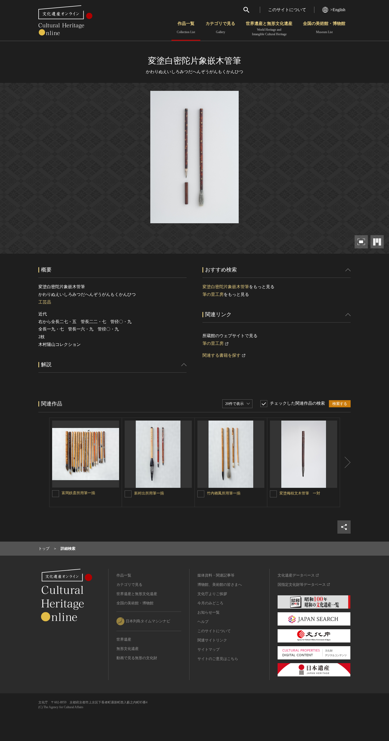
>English (337, 9)
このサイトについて (287, 9)
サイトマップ (208, 649)
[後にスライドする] (345, 462)
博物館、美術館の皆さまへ (219, 585)
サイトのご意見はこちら (217, 659)
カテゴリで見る (220, 27)
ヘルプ (203, 622)
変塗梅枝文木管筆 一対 (299, 493)
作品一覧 (186, 27)
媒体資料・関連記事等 (215, 575)
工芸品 (44, 302)
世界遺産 (123, 639)
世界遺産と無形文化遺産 (269, 28)
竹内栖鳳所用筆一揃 (223, 493)
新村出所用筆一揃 (149, 493)
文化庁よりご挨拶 (212, 594)
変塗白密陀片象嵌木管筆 (225, 286)
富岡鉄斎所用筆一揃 (78, 493)
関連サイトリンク (212, 640)
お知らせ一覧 (208, 612)
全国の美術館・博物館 (324, 27)
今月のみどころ (210, 603)
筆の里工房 (213, 294)
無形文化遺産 (127, 649)
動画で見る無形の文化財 (136, 658)
